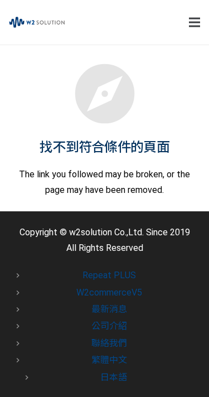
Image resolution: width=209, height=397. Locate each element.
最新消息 (109, 309)
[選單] (194, 22)
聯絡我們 (109, 343)
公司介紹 (109, 326)
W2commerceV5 (109, 292)
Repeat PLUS (109, 275)
